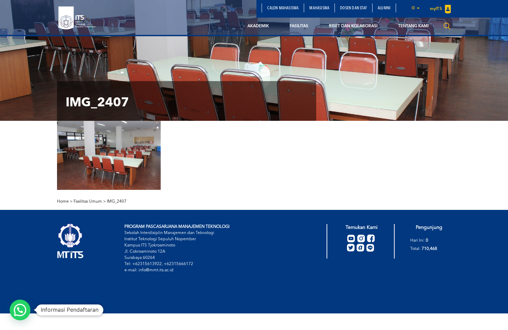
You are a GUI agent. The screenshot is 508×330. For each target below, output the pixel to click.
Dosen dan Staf (353, 8)
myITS (436, 9)
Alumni (384, 8)
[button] (20, 310)
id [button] (414, 8)
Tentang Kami (413, 26)
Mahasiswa (319, 8)
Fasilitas (299, 26)
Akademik (258, 26)
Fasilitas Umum (88, 202)
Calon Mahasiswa (283, 8)
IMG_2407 (116, 202)
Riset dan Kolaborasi (353, 26)
